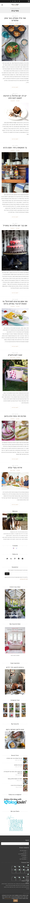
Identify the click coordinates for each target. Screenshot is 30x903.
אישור (15, 900)
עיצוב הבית (24, 850)
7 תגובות (13, 228)
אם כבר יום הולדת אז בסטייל (15, 225)
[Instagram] (15, 1)
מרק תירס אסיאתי (18, 765)
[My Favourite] (15, 738)
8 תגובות (13, 100)
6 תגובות (13, 306)
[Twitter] (13, 1)
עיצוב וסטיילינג (23, 854)
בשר (20, 23)
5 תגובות (13, 418)
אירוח (25, 857)
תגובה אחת (12, 357)
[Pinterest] (17, 1)
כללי (25, 852)
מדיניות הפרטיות (23, 579)
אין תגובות (11, 23)
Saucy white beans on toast (15, 778)
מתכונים (24, 855)
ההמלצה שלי (23, 859)
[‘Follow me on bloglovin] (15, 801)
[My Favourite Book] (15, 640)
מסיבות (16, 23)
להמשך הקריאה (15, 87)
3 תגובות (13, 150)
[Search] (29, 1)
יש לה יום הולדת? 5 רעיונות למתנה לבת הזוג (15, 96)
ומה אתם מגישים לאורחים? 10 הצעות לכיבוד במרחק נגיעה (15, 302)
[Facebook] (11, 1)
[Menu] (2, 5)
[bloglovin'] (19, 1)
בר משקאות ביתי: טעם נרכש (15, 147)
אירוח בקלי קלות (15, 467)
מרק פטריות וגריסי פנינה (16, 785)
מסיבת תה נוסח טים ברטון (15, 416)
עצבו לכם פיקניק (15, 355)
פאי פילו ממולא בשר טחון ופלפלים (15, 19)
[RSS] (11, 558)
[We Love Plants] (15, 823)
